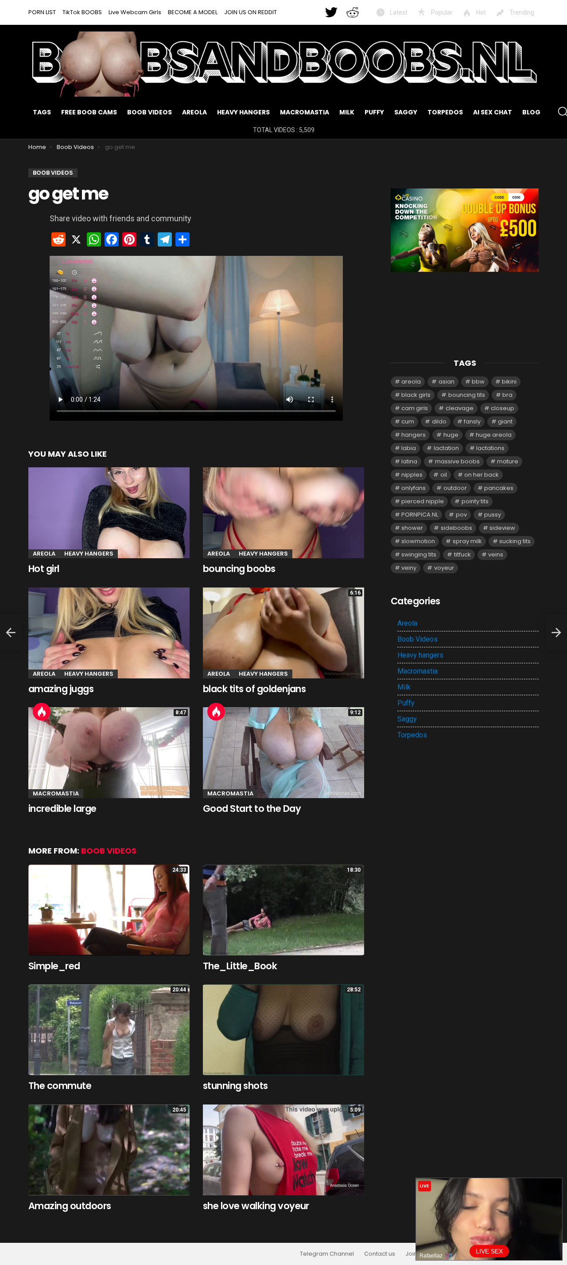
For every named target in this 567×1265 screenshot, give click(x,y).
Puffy (374, 112)
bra (507, 395)
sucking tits (515, 541)
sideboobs (456, 528)
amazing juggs (60, 688)
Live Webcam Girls (135, 12)
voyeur (444, 568)
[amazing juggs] (109, 632)
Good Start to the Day (252, 808)
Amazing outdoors (69, 1205)
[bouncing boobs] (283, 512)
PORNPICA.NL (419, 514)
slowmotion (418, 541)
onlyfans (413, 488)
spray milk (467, 541)
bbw (478, 381)
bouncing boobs (239, 568)
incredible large (62, 808)
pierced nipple (422, 501)
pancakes (498, 488)
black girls (416, 395)
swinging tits (418, 554)
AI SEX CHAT (492, 112)
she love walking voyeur (256, 1205)
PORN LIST (42, 12)
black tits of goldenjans (254, 688)
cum (407, 421)
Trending (521, 12)
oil (443, 474)
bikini (509, 381)
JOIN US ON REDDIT (250, 12)
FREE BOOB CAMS (89, 112)
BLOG (531, 112)
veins (495, 554)
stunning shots (235, 1085)
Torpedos (445, 112)
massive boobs (457, 461)
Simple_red (54, 966)
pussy (492, 514)
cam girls (414, 408)
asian (446, 381)
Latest (398, 12)
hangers (413, 435)
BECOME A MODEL (192, 12)
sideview (502, 528)
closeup (502, 408)
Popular (441, 12)
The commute (59, 1085)
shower (412, 528)
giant (505, 421)
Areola (194, 112)
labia (408, 448)
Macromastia (304, 112)
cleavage (460, 408)
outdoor (455, 488)
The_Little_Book (240, 966)
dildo (439, 421)
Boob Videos (149, 112)
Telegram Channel (327, 1253)
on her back (481, 474)
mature (507, 461)
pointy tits (475, 501)
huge (450, 435)
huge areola (494, 435)
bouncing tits (466, 395)
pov (461, 514)
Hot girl (43, 568)
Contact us (379, 1253)
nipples (412, 474)
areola (411, 381)
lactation (446, 448)
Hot (480, 12)
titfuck (462, 554)
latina (409, 461)
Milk (346, 112)
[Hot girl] (109, 512)
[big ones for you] (10, 632)
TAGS (42, 112)
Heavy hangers (243, 112)
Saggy (405, 112)
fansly (472, 421)
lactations (490, 448)
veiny (408, 568)
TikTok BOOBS (82, 12)
